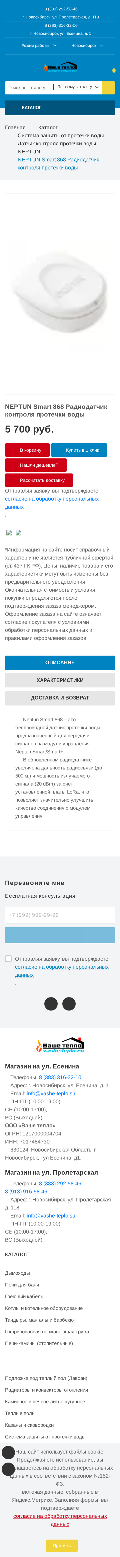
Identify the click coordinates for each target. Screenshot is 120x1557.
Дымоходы (17, 1273)
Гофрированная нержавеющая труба (47, 1331)
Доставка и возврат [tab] (60, 697)
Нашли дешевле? (38, 465)
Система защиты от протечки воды (61, 135)
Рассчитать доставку (42, 480)
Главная (15, 127)
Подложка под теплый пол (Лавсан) (46, 1378)
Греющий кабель (24, 1296)
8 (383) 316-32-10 (61, 25)
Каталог (48, 127)
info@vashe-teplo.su (51, 1093)
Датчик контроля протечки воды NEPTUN (57, 147)
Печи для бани (22, 1284)
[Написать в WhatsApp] (69, 1004)
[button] (60, 107)
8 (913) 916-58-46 (26, 1191)
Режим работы (35, 45)
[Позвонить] (51, 1004)
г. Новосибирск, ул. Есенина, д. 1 (60, 33)
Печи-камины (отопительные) (39, 1343)
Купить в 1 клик (82, 450)
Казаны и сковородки (29, 1425)
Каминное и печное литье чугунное (45, 1401)
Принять (62, 1545)
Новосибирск (83, 45)
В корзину (30, 450)
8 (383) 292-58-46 (61, 9)
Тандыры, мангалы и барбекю (39, 1320)
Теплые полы (20, 1413)
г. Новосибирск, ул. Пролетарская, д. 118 (61, 17)
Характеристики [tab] (60, 680)
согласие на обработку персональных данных (52, 503)
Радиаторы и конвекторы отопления (46, 1390)
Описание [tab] (60, 662)
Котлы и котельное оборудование (44, 1308)
